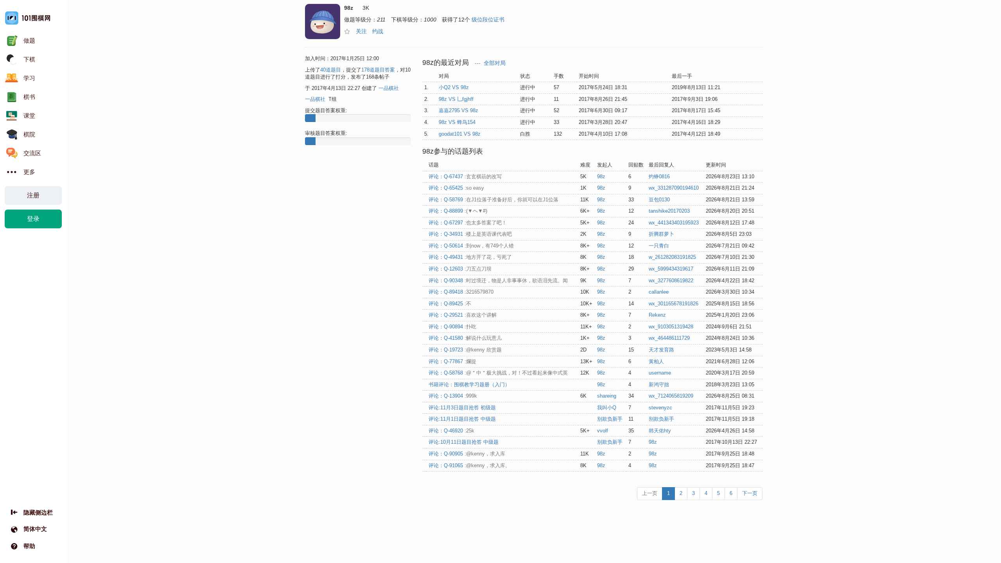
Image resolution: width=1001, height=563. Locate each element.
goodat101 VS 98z (460, 134)
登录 (33, 218)
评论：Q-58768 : (498, 373)
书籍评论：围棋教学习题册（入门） (469, 384)
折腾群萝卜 (661, 234)
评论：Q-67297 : (468, 223)
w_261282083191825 (672, 257)
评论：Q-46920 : (451, 431)
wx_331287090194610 (674, 188)
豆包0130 (659, 200)
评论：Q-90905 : (467, 454)
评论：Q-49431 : (470, 257)
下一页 (749, 493)
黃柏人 (656, 361)
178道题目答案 (378, 70)
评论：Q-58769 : (493, 200)
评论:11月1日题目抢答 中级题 (462, 419)
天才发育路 (661, 350)
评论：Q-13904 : (453, 396)
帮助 (29, 546)
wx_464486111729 (669, 338)
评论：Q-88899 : (458, 211)
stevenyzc (660, 408)
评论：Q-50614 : (471, 246)
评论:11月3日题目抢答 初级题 (462, 408)
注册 (33, 195)
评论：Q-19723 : (465, 350)
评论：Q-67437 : (465, 176)
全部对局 (495, 63)
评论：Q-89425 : (450, 304)
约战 (377, 31)
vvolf (602, 431)
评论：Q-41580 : (465, 338)
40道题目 (330, 70)
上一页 (649, 493)
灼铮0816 (659, 176)
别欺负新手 (609, 419)
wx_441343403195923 (674, 223)
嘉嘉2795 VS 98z (458, 110)
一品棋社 (389, 88)
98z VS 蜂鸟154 (457, 122)
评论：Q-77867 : (452, 361)
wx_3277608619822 (671, 280)
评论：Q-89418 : (461, 292)
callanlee (659, 292)
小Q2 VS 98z (454, 87)
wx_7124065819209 (671, 396)
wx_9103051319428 (671, 327)
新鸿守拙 (659, 384)
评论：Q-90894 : (452, 327)
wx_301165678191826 (673, 304)
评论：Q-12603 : (460, 269)
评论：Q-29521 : (463, 315)
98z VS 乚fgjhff (456, 99)
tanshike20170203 (669, 211)
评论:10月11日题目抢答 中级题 (464, 442)
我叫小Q (606, 408)
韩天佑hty (660, 431)
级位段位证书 (488, 19)
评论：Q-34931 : (470, 234)
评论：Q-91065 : (469, 465)
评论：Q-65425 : (456, 188)
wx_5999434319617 (671, 269)
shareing (606, 396)
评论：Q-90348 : (498, 280)
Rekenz (657, 315)
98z (601, 176)
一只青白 (659, 246)
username (660, 373)
